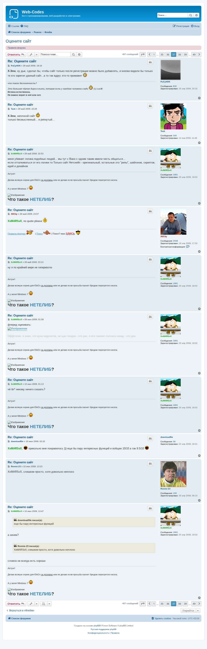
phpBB (97, 625)
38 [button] (179, 54)
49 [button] (194, 54)
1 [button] (154, 54)
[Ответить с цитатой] (150, 62)
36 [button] (167, 54)
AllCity (164, 236)
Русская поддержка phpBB (103, 629)
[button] (143, 54)
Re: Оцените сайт (22, 61)
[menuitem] (24, 26)
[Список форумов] (14, 13)
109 (175, 493)
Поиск (39, 233)
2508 (175, 241)
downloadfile (167, 437)
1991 (175, 175)
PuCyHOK (165, 82)
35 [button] (162, 54)
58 (174, 441)
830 (175, 86)
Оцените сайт (18, 41)
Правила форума (16, 48)
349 (175, 135)
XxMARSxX (166, 170)
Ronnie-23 (165, 489)
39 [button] (185, 54)
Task (163, 131)
